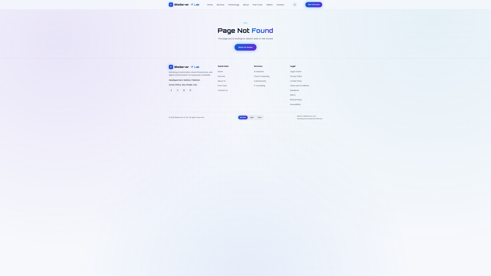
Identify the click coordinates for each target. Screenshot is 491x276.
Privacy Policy (296, 76)
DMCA (292, 95)
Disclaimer (294, 90)
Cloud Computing (261, 76)
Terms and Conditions (299, 85)
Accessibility (295, 104)
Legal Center (295, 71)
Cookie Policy (296, 81)
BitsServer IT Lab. (182, 117)
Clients (269, 4)
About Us (222, 81)
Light (252, 117)
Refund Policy (296, 100)
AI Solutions (259, 71)
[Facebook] (171, 90)
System (243, 117)
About (246, 4)
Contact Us (223, 90)
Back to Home (245, 47)
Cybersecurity (260, 81)
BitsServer (186, 4)
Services (220, 4)
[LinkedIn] (184, 90)
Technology (233, 4)
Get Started (314, 4)
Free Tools (257, 4)
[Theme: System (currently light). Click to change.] (294, 4)
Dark (260, 117)
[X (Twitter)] (177, 90)
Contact (280, 4)
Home (210, 4)
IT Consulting (259, 85)
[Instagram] (190, 90)
